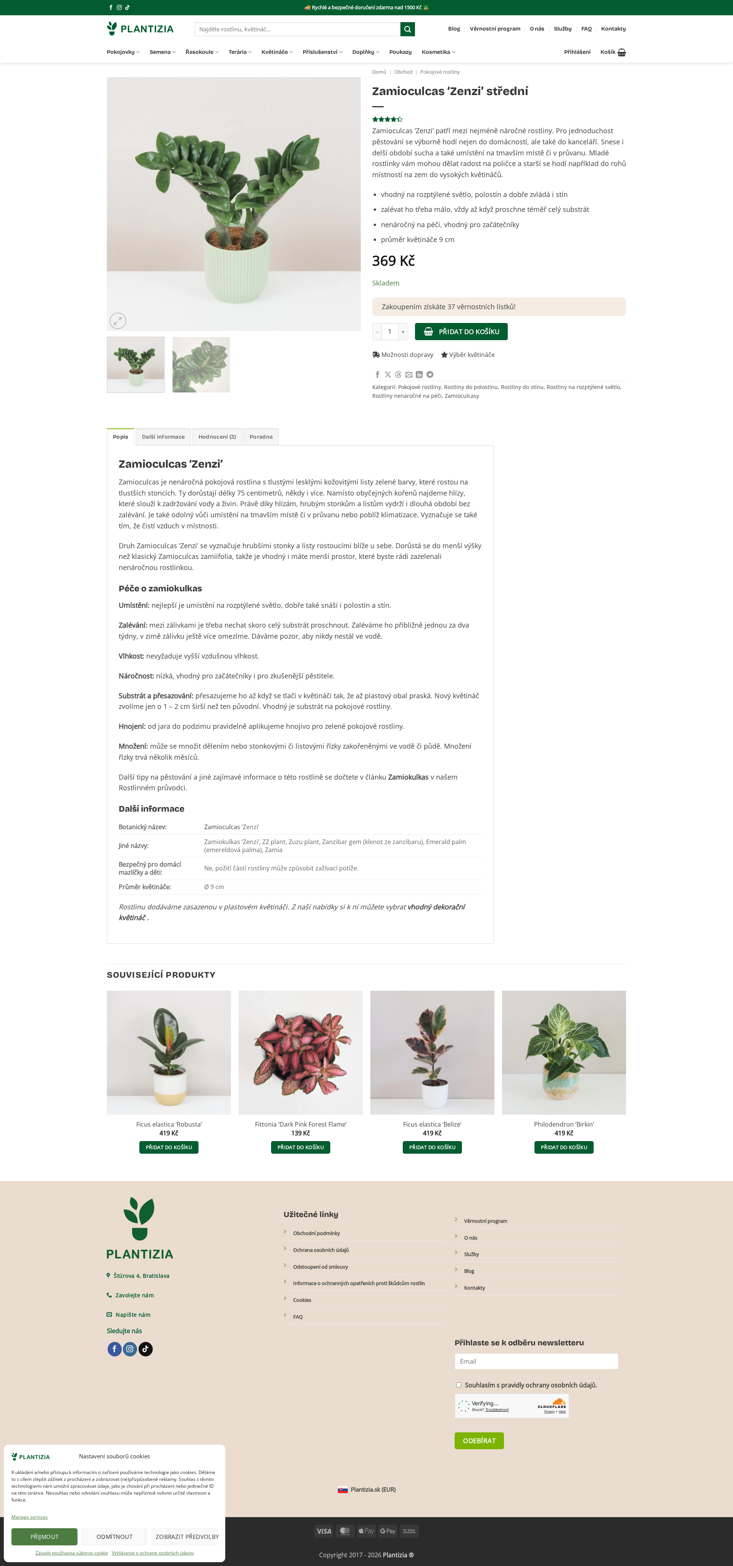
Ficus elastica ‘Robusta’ (169, 1124)
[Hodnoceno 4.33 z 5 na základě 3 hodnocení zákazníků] (499, 119)
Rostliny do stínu (522, 387)
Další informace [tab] (163, 437)
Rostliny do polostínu (471, 387)
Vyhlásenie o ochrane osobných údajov (153, 1553)
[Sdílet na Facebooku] (377, 375)
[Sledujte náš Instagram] (119, 8)
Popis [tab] (120, 437)
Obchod (403, 72)
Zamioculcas (222, 827)
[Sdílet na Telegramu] (429, 375)
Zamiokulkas (408, 776)
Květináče (275, 52)
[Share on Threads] (398, 375)
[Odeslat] (407, 29)
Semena (160, 52)
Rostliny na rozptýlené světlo (583, 387)
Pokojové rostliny (440, 72)
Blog (454, 29)
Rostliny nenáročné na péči (407, 395)
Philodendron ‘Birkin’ (564, 1124)
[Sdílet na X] (387, 375)
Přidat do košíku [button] (169, 1147)
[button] (613, 52)
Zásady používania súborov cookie (72, 1553)
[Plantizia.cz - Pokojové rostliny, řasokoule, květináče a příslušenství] (145, 28)
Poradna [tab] (261, 437)
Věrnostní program (495, 29)
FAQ (586, 29)
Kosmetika (436, 52)
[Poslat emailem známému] (408, 375)
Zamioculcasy (462, 395)
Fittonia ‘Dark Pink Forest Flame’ (301, 1124)
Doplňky (363, 52)
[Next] (346, 204)
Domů (379, 72)
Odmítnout (114, 1536)
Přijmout (45, 1536)
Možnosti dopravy (406, 354)
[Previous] (121, 204)
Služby (563, 29)
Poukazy (400, 52)
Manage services (29, 1517)
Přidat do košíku (469, 331)
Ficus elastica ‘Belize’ (432, 1124)
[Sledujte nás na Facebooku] (110, 8)
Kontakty (613, 29)
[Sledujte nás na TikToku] (127, 8)
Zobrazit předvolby (187, 1536)
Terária (238, 52)
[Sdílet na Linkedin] (419, 375)
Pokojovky (121, 52)
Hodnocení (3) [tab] (217, 437)
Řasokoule (199, 52)
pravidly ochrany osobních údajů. (549, 1385)
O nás (537, 29)
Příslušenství (320, 52)
